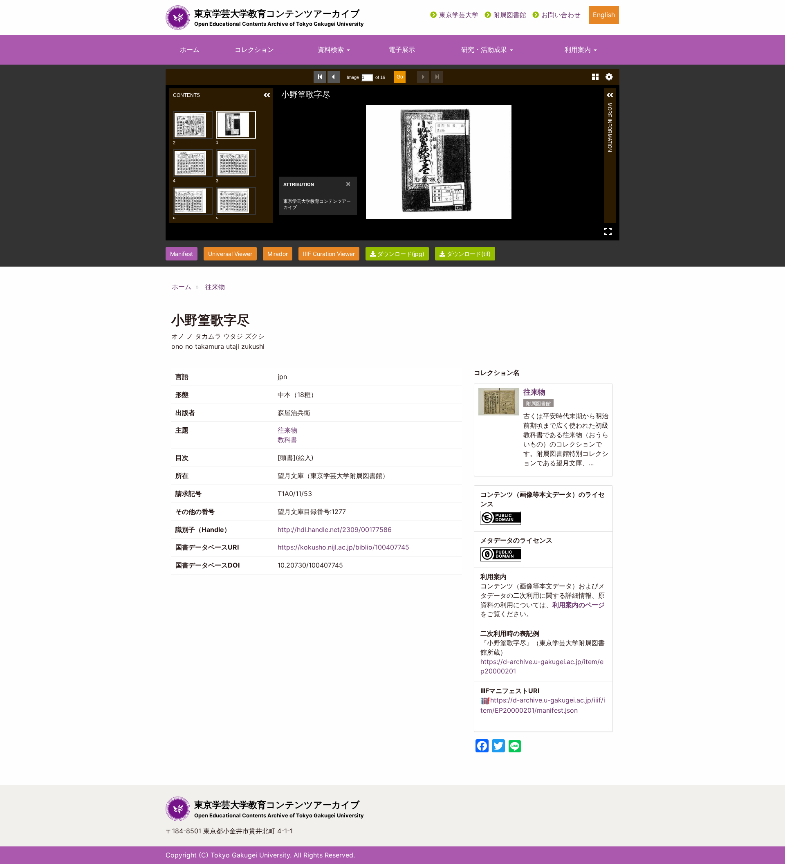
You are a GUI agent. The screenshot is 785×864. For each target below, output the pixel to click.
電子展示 (402, 49)
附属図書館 (509, 15)
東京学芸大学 (458, 15)
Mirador (277, 253)
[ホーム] (178, 17)
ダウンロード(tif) (468, 253)
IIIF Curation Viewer (329, 253)
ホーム (190, 49)
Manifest (181, 253)
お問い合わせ (561, 15)
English (604, 15)
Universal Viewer (230, 253)
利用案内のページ (578, 605)
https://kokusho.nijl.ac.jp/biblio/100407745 (343, 547)
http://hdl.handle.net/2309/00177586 (335, 529)
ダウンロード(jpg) (400, 253)
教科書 (287, 439)
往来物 (215, 287)
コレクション (254, 49)
